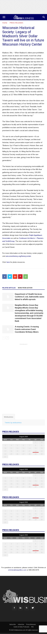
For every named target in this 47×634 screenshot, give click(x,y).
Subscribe (12, 624)
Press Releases (31, 624)
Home (4, 23)
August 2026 (23, 436)
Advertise (21, 624)
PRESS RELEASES (16, 23)
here (8, 262)
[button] (44, 17)
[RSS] (26, 608)
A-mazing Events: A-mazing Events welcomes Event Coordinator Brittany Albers (27, 329)
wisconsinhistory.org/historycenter (18, 256)
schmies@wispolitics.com (17, 570)
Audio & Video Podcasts (21, 627)
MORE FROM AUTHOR (25, 288)
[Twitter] (32, 608)
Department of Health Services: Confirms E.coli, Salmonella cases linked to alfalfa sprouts (29, 296)
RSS (32, 627)
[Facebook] (14, 608)
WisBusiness (8, 417)
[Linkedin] (20, 608)
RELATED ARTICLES (9, 288)
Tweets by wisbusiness (13, 422)
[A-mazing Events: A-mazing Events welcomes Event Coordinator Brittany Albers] (8, 329)
